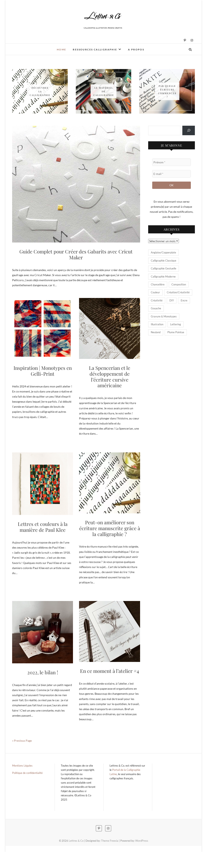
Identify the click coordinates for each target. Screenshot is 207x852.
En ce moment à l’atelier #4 (109, 671)
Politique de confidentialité (27, 772)
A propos (136, 49)
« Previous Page (22, 740)
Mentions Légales (22, 765)
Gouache (156, 308)
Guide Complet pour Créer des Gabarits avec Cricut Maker (76, 254)
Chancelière (158, 284)
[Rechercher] (188, 130)
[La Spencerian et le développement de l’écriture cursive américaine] (109, 328)
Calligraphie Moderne (163, 276)
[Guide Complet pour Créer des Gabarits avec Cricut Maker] (76, 184)
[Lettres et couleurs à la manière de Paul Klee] (42, 483)
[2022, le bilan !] (42, 632)
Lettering (175, 324)
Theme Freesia (109, 840)
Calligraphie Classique (163, 260)
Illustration (157, 324)
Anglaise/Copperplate (163, 252)
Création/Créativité (178, 292)
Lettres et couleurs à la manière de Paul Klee (43, 527)
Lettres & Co (26, 47)
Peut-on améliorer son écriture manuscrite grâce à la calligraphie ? (109, 528)
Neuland (156, 332)
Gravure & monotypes (164, 316)
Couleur (155, 292)
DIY (171, 300)
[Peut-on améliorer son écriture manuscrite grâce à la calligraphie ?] (109, 482)
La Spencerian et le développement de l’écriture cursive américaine (109, 376)
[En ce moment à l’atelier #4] (109, 631)
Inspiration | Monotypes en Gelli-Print (43, 371)
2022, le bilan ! (42, 672)
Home (61, 49)
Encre (184, 300)
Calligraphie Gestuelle (163, 268)
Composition (178, 284)
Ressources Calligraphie (95, 49)
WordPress (141, 840)
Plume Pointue (175, 332)
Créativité (157, 300)
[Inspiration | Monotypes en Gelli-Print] (42, 328)
